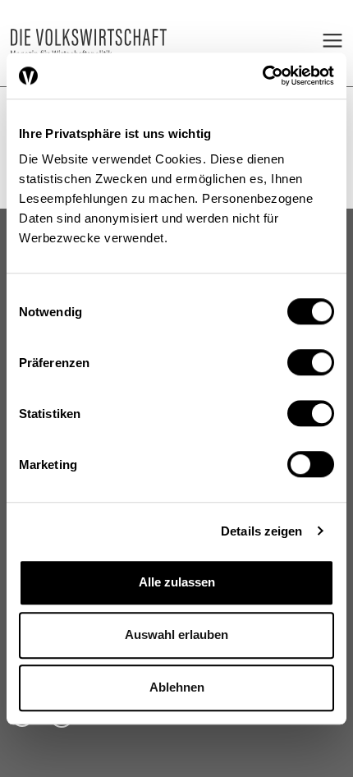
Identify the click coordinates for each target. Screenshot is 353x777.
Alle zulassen (177, 582)
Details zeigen (261, 531)
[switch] (310, 362)
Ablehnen (176, 687)
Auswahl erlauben (176, 634)
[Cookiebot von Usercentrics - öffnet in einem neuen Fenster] (262, 75)
